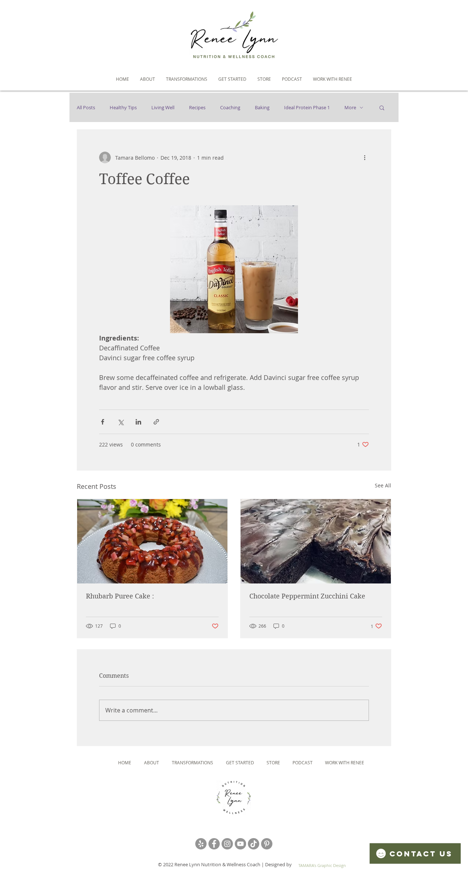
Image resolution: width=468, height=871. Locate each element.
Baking (262, 107)
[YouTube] (240, 843)
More (350, 107)
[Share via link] (156, 421)
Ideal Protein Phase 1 (307, 107)
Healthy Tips (123, 107)
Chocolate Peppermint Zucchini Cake (307, 596)
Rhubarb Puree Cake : (120, 596)
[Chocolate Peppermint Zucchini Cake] (316, 541)
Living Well (162, 107)
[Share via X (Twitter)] (120, 421)
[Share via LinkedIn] (138, 421)
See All (383, 485)
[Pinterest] (266, 843)
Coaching (230, 107)
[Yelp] (201, 843)
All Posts (86, 107)
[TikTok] (253, 843)
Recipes (197, 107)
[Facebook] (214, 843)
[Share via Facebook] (102, 421)
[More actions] (364, 157)
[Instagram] (227, 843)
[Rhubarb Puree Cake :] (152, 541)
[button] (381, 107)
